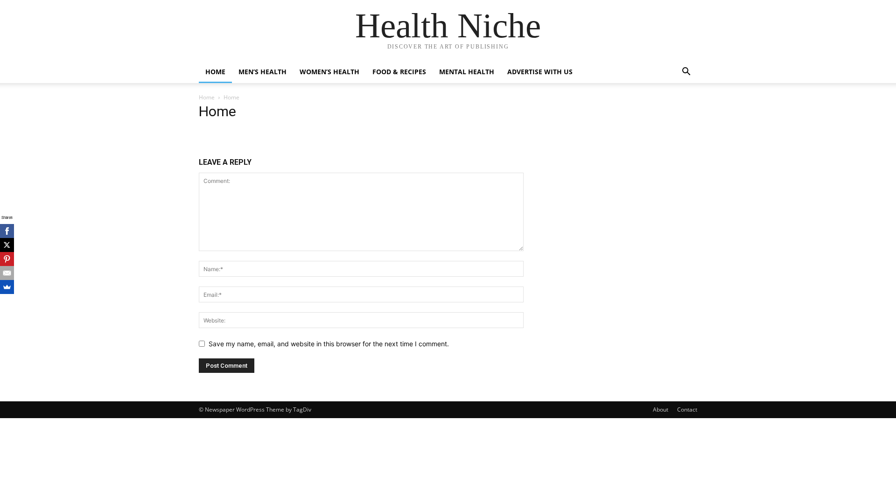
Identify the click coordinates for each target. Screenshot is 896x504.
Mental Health (466, 71)
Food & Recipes (399, 71)
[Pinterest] (7, 259)
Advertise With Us (540, 71)
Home (215, 71)
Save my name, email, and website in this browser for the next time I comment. (329, 344)
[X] (7, 245)
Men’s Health (262, 71)
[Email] (7, 273)
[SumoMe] (7, 287)
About (660, 409)
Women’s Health (329, 71)
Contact (687, 409)
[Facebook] (7, 231)
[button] (686, 72)
